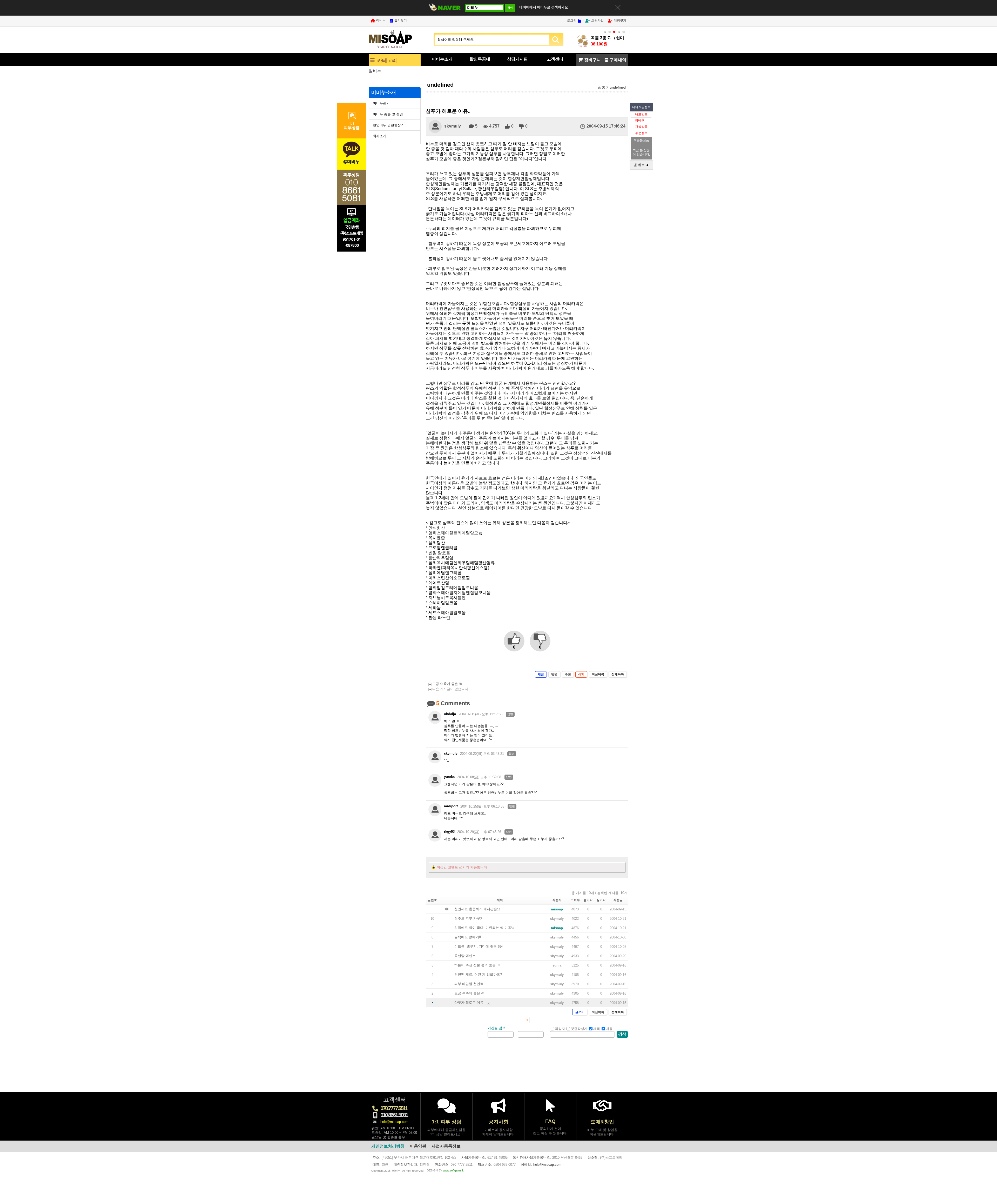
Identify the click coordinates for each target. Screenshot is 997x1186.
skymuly (452, 126)
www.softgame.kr (454, 1170)
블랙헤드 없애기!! (467, 937)
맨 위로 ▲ (641, 165)
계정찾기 (620, 20)
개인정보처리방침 (388, 1146)
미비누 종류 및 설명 (388, 114)
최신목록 (598, 674)
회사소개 (379, 136)
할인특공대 (479, 59)
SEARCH (555, 40)
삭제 (581, 674)
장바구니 (641, 120)
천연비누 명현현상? (388, 125)
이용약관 (418, 1146)
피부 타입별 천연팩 (468, 984)
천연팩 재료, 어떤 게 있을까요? (478, 974)
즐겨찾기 (400, 20)
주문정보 (641, 133)
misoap (557, 909)
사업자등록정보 (446, 1146)
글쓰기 (579, 1012)
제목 (596, 1029)
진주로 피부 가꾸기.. (470, 918)
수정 (568, 674)
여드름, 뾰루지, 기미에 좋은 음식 (479, 946)
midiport (451, 806)
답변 (554, 674)
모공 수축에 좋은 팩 (447, 684)
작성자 (560, 1029)
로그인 (571, 20)
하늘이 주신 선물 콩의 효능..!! (477, 965)
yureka (449, 777)
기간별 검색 (497, 1028)
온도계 (375, 71)
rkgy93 (449, 832)
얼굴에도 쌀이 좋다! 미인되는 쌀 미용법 (484, 928)
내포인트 (641, 114)
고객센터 (555, 59)
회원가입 (597, 20)
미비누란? (380, 103)
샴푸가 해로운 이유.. (470, 1002)
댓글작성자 (579, 1029)
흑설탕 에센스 (465, 956)
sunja (557, 965)
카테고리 (387, 60)
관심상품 (641, 127)
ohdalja (450, 714)
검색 (622, 1034)
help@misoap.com (394, 1122)
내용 (609, 1029)
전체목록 (617, 674)
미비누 (381, 20)
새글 (541, 674)
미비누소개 (442, 59)
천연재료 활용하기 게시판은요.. (478, 909)
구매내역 (618, 60)
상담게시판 (517, 59)
